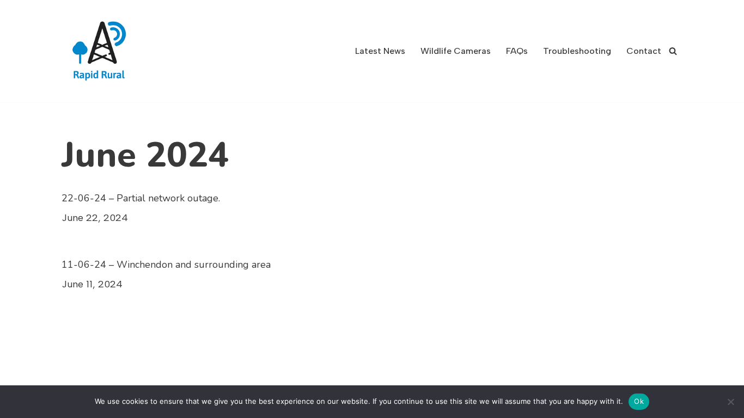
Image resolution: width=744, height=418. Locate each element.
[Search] (673, 51)
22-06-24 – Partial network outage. (141, 198)
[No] (730, 401)
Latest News (380, 51)
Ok (639, 401)
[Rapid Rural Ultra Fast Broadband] (102, 51)
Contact (643, 51)
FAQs (517, 51)
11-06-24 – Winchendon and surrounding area (166, 264)
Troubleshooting (577, 51)
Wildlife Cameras (455, 51)
